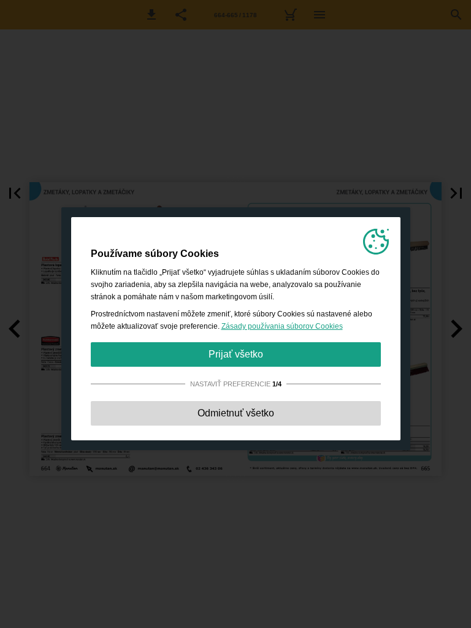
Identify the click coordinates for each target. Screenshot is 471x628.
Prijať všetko (236, 354)
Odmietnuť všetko (235, 413)
